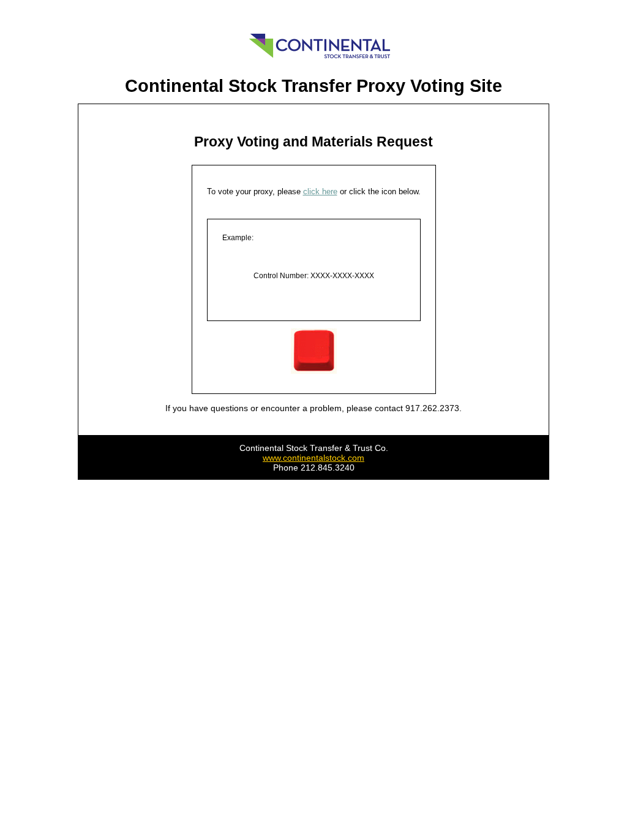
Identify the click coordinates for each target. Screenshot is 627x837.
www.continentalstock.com (313, 458)
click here (320, 191)
